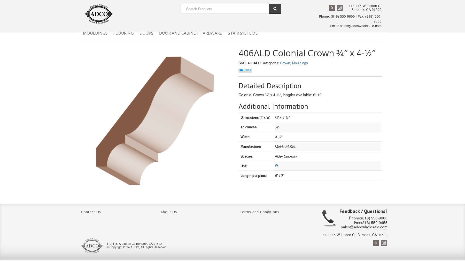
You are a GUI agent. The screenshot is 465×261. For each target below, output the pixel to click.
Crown (285, 62)
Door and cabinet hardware (190, 33)
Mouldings (95, 33)
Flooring (123, 33)
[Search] (275, 9)
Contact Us (91, 212)
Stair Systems (243, 33)
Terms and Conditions (259, 212)
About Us (169, 212)
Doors (146, 33)
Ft (276, 165)
